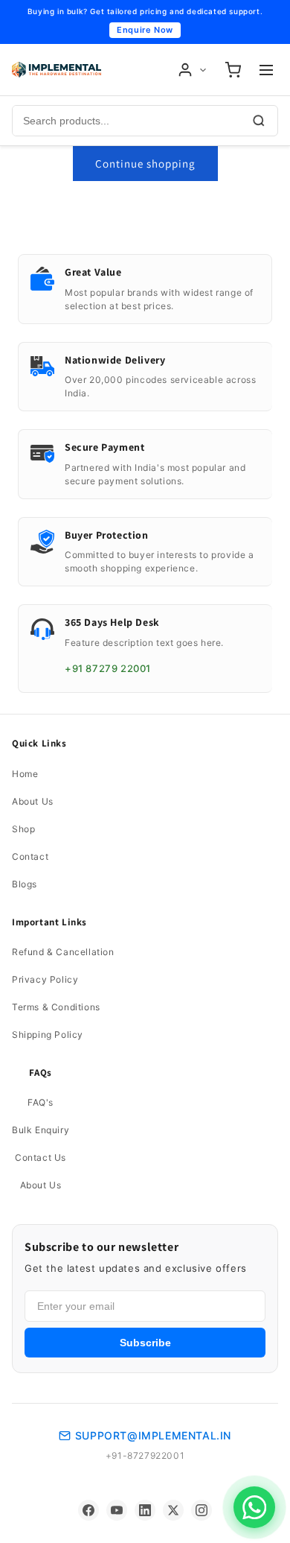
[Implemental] (56, 69)
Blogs (24, 884)
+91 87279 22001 (108, 668)
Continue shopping (145, 163)
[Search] (258, 121)
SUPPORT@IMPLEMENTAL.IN (153, 1435)
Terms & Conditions (56, 1007)
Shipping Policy (47, 1034)
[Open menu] (266, 70)
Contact (30, 856)
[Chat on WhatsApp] (254, 1507)
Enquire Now (145, 30)
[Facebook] (88, 1510)
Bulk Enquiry (40, 1129)
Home (25, 773)
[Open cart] (233, 70)
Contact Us (40, 1157)
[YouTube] (116, 1510)
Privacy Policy (45, 979)
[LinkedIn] (145, 1510)
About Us (33, 801)
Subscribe (145, 1343)
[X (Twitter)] (173, 1510)
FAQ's (41, 1102)
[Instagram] (201, 1510)
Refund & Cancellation (63, 951)
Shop (23, 828)
